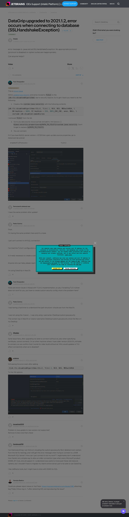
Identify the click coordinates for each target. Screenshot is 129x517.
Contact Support (70, 4)
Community (84, 4)
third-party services (50, 263)
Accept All (56, 268)
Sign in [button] (112, 4)
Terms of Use (75, 261)
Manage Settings (70, 268)
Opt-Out (78, 264)
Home (15, 4)
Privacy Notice (60, 261)
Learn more (68, 255)
